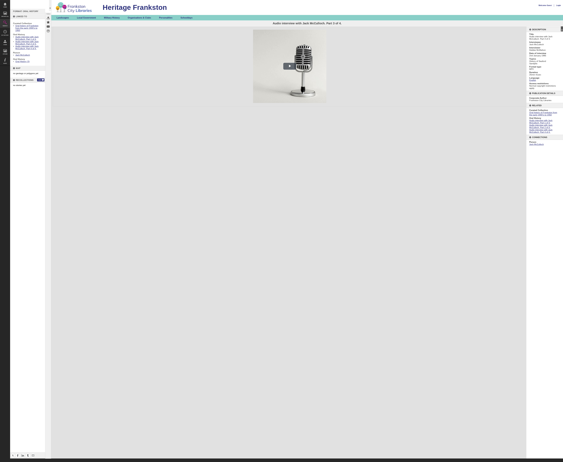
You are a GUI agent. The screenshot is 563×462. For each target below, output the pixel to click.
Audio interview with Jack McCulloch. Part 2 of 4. (27, 42)
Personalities (165, 17)
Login (5, 44)
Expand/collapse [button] (562, 28)
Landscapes (63, 17)
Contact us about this (48, 26)
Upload (5, 54)
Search (5, 26)
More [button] (5, 63)
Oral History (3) (22, 61)
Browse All (5, 16)
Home (5, 7)
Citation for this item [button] (48, 31)
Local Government (86, 17)
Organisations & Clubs (139, 17)
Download (48, 18)
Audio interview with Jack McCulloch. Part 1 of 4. (27, 38)
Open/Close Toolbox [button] (50, 5)
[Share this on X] (13, 454)
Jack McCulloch (22, 55)
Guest (549, 5)
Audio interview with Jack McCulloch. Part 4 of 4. (27, 47)
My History (5, 35)
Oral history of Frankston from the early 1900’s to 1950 (26, 28)
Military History (112, 17)
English (532, 80)
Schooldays (186, 17)
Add (39, 80)
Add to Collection (48, 22)
